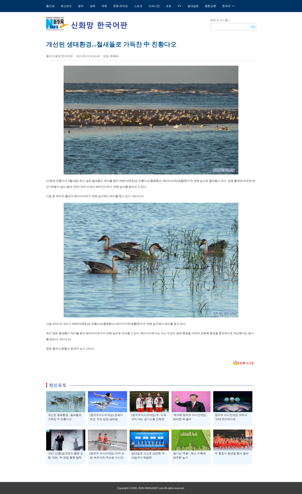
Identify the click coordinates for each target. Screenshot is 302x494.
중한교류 (210, 6)
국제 (104, 6)
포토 (168, 6)
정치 (81, 6)
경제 (92, 6)
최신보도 (66, 6)
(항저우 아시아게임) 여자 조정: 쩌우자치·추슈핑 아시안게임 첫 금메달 (107, 457)
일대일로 (193, 6)
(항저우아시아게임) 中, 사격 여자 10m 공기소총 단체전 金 (148, 419)
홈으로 (50, 6)
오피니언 (154, 6)
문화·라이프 (120, 6)
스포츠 (138, 6)
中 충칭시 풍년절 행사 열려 (232, 453)
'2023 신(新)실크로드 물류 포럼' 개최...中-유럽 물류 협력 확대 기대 (65, 457)
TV (179, 6)
